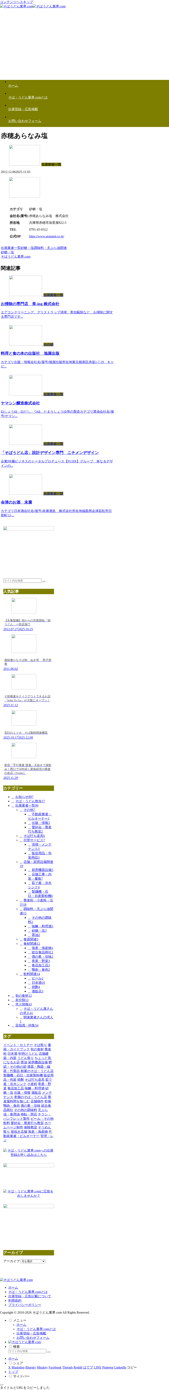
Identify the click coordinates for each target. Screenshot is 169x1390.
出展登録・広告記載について (29, 1296)
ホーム (13, 1287)
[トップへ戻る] (1, 1384)
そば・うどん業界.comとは (28, 1292)
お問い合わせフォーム (32, 1337)
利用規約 (14, 1300)
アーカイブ (11, 1261)
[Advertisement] (84, 48)
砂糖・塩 (27, 248)
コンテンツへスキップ (16, 2)
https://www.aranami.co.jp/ (46, 236)
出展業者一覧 (11, 248)
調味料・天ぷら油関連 (50, 248)
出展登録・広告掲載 (31, 1333)
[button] (44, 581)
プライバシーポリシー (24, 1305)
